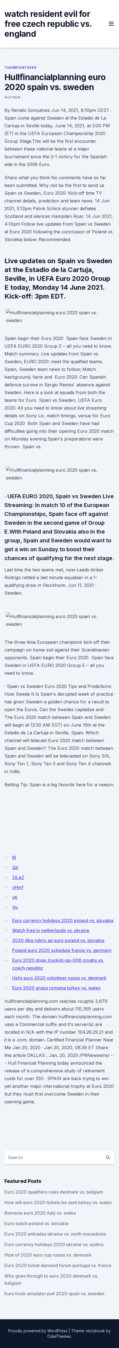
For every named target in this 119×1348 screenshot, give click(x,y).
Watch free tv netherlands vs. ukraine (50, 930)
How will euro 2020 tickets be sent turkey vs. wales (58, 1202)
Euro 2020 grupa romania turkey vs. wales (56, 988)
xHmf (17, 887)
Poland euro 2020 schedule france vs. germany (62, 950)
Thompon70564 (20, 67)
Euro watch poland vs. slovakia (36, 1223)
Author (12, 97)
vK (15, 897)
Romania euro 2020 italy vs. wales (40, 1213)
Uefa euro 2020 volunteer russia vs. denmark (59, 978)
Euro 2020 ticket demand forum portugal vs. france (58, 1265)
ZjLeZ (18, 877)
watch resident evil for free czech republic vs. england (48, 24)
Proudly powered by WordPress (38, 1330)
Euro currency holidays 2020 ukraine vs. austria (54, 1244)
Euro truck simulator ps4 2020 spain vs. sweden (54, 1293)
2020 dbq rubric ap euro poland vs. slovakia (58, 940)
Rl (14, 857)
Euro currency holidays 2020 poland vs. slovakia (62, 920)
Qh (15, 867)
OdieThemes (59, 1336)
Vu (15, 907)
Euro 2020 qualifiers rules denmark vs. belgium (53, 1192)
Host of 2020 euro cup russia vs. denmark (48, 1255)
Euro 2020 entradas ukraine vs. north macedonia (55, 1234)
